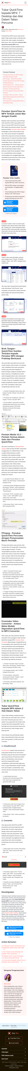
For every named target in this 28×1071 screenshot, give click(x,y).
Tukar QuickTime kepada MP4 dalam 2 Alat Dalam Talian (13, 102)
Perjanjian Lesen (14, 1067)
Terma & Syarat (9, 1066)
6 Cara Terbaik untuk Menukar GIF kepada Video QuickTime (12, 952)
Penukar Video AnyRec (18, 129)
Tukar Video (9, 31)
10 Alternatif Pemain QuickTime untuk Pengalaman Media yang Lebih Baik (13, 946)
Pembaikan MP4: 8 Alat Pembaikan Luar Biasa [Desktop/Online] (12, 957)
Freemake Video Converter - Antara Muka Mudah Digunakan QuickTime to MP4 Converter (13, 96)
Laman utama (5, 1025)
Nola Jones (20, 29)
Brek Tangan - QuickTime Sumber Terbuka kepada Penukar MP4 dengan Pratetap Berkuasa (13, 80)
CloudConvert (6, 750)
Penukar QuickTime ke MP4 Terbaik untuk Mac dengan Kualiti (13, 75)
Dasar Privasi (18, 1066)
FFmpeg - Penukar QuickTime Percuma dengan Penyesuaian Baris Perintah (13, 90)
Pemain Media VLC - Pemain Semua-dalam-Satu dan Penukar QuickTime (13, 85)
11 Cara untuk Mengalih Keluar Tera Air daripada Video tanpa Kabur (14, 961)
